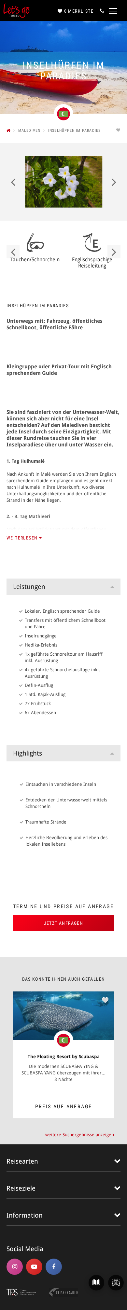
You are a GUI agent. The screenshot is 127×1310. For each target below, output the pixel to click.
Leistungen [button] (29, 587)
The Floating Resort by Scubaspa (64, 1056)
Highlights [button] (27, 753)
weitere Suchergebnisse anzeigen (79, 1134)
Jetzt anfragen (63, 923)
